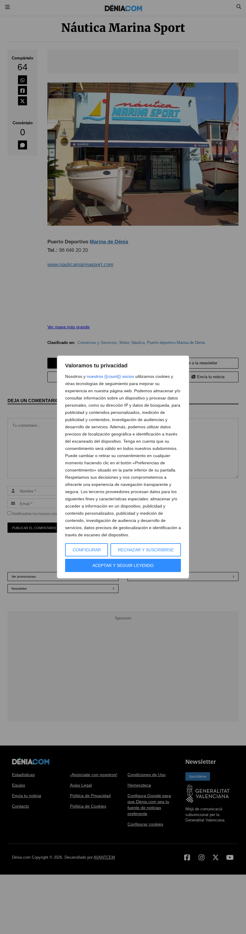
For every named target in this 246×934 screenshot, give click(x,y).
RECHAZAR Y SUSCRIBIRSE (146, 549)
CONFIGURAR (87, 549)
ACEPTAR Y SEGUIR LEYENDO (123, 565)
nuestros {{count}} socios (110, 376)
